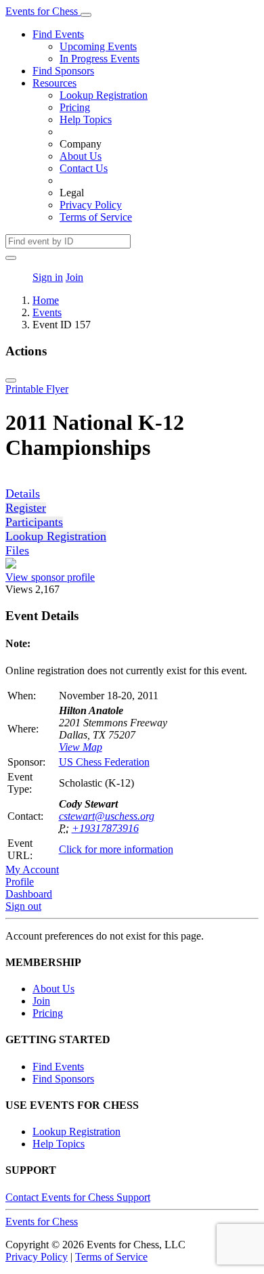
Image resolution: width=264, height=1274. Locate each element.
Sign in (47, 277)
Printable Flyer (36, 389)
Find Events (58, 34)
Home (45, 300)
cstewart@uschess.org (106, 816)
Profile (19, 881)
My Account (32, 869)
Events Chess (41, 1221)
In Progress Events (99, 58)
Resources (54, 83)
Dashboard (28, 894)
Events (47, 312)
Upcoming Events (98, 46)
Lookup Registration (104, 95)
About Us (81, 156)
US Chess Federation (104, 762)
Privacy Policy (91, 205)
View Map (80, 747)
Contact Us (84, 168)
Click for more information (116, 849)
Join (74, 277)
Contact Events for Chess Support (77, 1197)
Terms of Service (96, 217)
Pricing (75, 107)
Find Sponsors (63, 70)
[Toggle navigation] (86, 15)
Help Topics (86, 119)
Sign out (23, 906)
